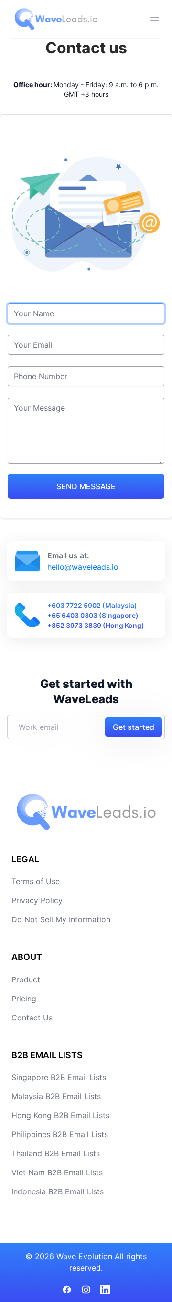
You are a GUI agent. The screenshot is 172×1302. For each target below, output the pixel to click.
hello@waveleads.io (82, 567)
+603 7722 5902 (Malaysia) (92, 605)
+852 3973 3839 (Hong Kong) (95, 625)
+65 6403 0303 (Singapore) (93, 615)
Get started (133, 727)
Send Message (86, 486)
